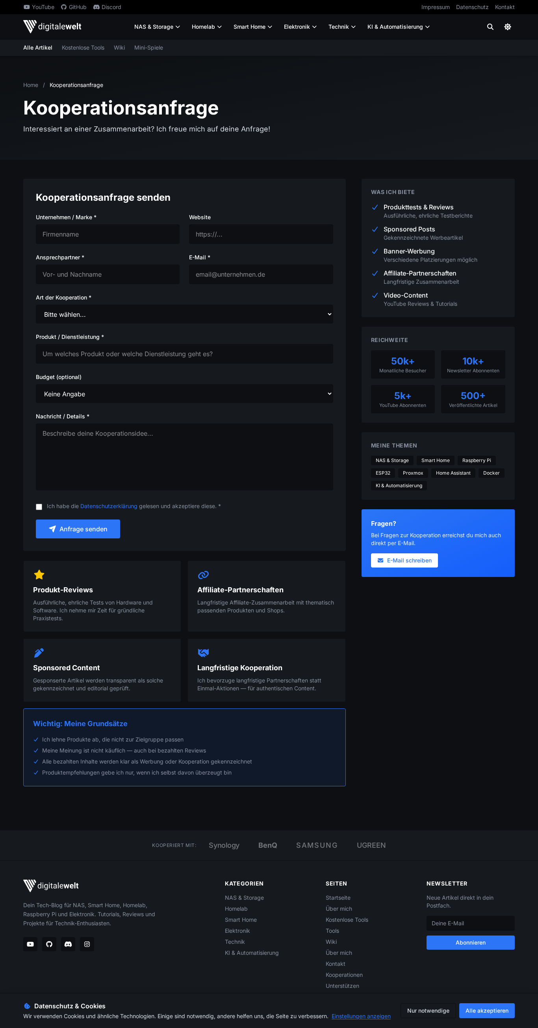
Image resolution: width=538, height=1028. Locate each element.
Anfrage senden (83, 529)
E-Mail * (199, 257)
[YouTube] (30, 944)
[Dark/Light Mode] (508, 27)
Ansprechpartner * (60, 257)
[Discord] (68, 944)
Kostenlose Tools (83, 47)
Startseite (338, 897)
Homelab (203, 26)
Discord (111, 7)
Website (200, 217)
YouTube (43, 7)
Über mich (339, 908)
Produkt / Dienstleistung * (70, 336)
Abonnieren (471, 942)
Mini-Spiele (148, 47)
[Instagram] (87, 944)
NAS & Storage (153, 26)
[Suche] (490, 27)
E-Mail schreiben (409, 560)
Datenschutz (472, 7)
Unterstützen (342, 985)
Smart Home (249, 26)
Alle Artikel (37, 47)
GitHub (78, 7)
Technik (338, 26)
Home (30, 84)
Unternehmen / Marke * (66, 217)
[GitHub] (49, 944)
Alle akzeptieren (487, 1010)
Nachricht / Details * (62, 416)
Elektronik (297, 26)
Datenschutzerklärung (108, 506)
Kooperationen (344, 974)
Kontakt (505, 7)
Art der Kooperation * (63, 297)
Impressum (435, 7)
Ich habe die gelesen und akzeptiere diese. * (134, 506)
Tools (332, 930)
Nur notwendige (428, 1010)
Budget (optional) (59, 376)
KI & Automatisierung (395, 26)
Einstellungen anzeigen (361, 1016)
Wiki (119, 47)
